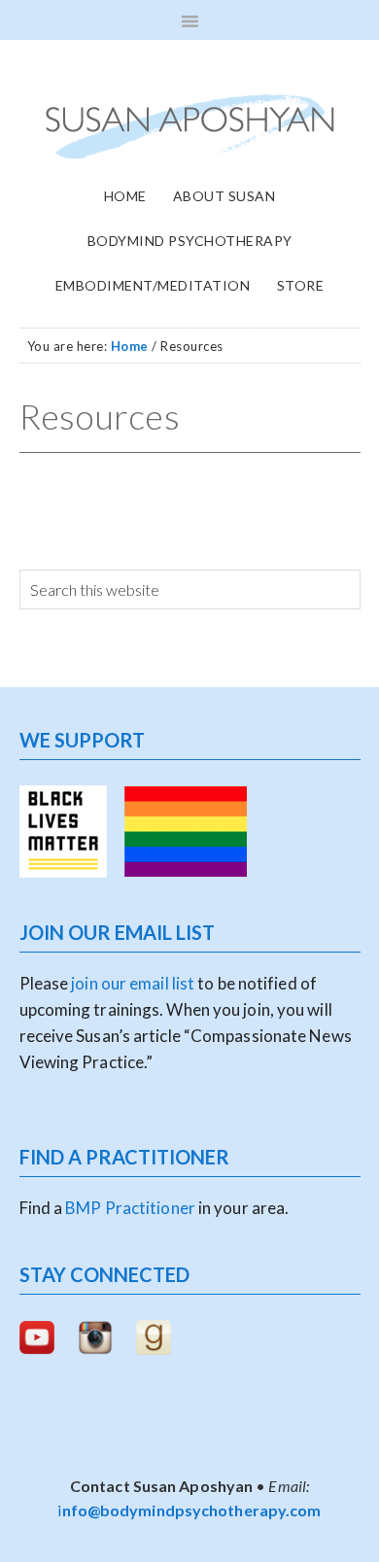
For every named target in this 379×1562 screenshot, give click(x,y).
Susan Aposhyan (190, 126)
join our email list (131, 983)
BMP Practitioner (130, 1208)
